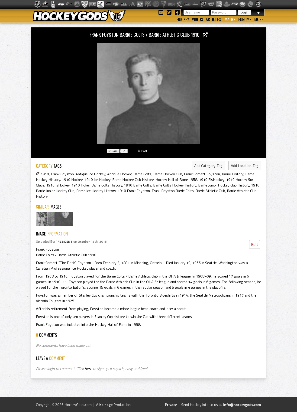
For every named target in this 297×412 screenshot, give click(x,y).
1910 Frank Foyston (134, 190)
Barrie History (232, 174)
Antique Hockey (119, 174)
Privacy (171, 404)
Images (230, 19)
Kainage (106, 404)
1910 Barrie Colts (137, 185)
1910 (45, 174)
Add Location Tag (244, 165)
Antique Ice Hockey (90, 174)
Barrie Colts (142, 174)
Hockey (183, 19)
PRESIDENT (64, 241)
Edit (254, 244)
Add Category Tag (208, 165)
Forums (245, 19)
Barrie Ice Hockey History (96, 190)
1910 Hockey (72, 179)
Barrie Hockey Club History (133, 179)
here (88, 368)
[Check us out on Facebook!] (177, 12)
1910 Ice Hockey (97, 179)
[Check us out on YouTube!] (162, 12)
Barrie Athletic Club (210, 190)
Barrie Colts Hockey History (174, 185)
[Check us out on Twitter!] (170, 12)
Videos (197, 19)
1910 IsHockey (58, 185)
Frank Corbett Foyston (202, 174)
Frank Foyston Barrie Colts (173, 190)
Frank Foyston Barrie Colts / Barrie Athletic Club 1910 (146, 34)
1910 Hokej (80, 185)
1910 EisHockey (211, 179)
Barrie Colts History (106, 185)
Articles (213, 19)
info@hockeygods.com (242, 404)
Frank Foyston (62, 174)
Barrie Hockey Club (167, 174)
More (258, 19)
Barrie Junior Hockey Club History (223, 185)
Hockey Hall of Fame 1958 (176, 179)
